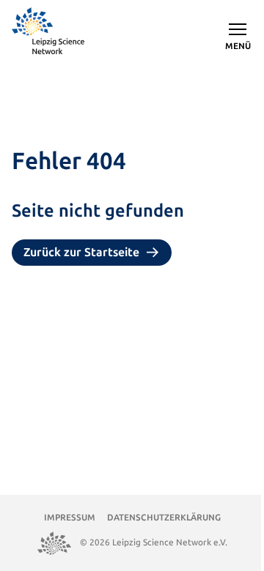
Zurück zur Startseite (81, 252)
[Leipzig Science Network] (49, 32)
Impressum (69, 517)
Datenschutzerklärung (164, 517)
